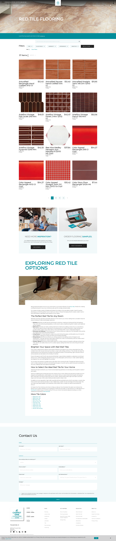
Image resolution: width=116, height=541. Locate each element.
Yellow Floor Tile (37, 406)
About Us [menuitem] (94, 511)
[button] (106, 5)
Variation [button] (74, 46)
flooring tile (33, 390)
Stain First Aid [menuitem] (79, 514)
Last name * (61, 446)
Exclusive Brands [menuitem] (79, 525)
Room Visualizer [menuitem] (63, 511)
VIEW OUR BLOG (37, 247)
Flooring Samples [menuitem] (64, 514)
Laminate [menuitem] (46, 520)
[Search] (79, 41)
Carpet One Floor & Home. (19, 534)
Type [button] (29, 46)
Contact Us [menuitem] (94, 516)
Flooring (27, 12)
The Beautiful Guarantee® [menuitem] (81, 518)
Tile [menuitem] (45, 523)
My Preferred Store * (63, 474)
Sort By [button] (32, 55)
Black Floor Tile (36, 398)
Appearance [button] (63, 46)
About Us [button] (23, 5)
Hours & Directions (85, 5)
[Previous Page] (48, 197)
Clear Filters (34, 49)
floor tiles (72, 306)
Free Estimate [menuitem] (47, 525)
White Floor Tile (37, 405)
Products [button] (8, 5)
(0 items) (110, 5)
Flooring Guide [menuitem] (79, 516)
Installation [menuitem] (78, 523)
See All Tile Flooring (37, 408)
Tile (32, 12)
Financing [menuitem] (46, 527)
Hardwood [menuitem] (46, 516)
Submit (58, 499)
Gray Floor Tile (36, 402)
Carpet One (21, 12)
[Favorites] (108, 5)
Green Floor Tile (37, 404)
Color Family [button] (39, 46)
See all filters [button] (86, 46)
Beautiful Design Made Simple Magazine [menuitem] (65, 517)
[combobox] (57, 41)
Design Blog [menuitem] (63, 519)
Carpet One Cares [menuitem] (95, 514)
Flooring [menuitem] (46, 511)
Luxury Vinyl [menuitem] (47, 514)
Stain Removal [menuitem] (79, 511)
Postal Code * (21, 474)
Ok (96, 538)
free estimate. (46, 391)
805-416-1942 (23, 2)
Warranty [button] (51, 46)
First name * (21, 446)
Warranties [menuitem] (78, 520)
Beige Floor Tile (36, 396)
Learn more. (8, 538)
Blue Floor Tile (36, 399)
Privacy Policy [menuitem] (95, 520)
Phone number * (22, 466)
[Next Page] (67, 197)
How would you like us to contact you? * (27, 459)
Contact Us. (42, 36)
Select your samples (76, 245)
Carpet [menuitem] (45, 518)
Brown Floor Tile (37, 401)
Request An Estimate (98, 5)
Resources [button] (16, 5)
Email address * (62, 466)
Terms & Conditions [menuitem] (96, 518)
